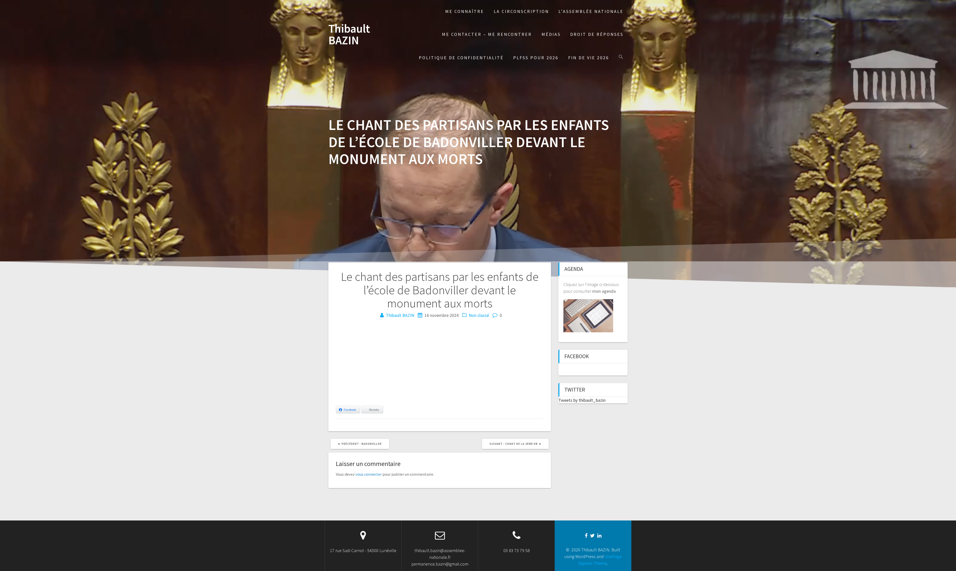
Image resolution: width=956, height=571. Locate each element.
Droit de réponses (596, 34)
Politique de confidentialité (461, 57)
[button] (620, 57)
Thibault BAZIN (349, 34)
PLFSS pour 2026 (535, 57)
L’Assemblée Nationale (590, 11)
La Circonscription (521, 11)
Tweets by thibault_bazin (581, 400)
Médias (551, 34)
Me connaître (464, 11)
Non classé (479, 315)
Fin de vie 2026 (588, 57)
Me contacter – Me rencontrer (487, 34)
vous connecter (369, 474)
